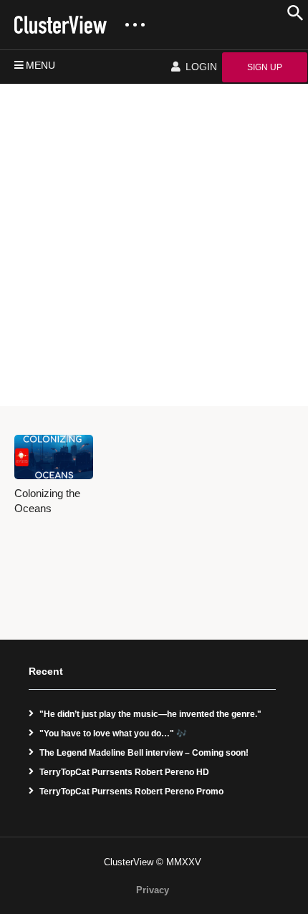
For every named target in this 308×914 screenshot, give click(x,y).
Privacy (152, 890)
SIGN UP (264, 67)
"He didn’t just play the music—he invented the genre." (150, 714)
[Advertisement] (154, 245)
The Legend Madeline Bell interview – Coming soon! (144, 753)
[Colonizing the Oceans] (53, 457)
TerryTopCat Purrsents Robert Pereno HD (124, 772)
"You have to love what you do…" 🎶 (113, 733)
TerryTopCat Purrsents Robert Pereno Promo (131, 791)
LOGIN (200, 66)
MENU (40, 65)
